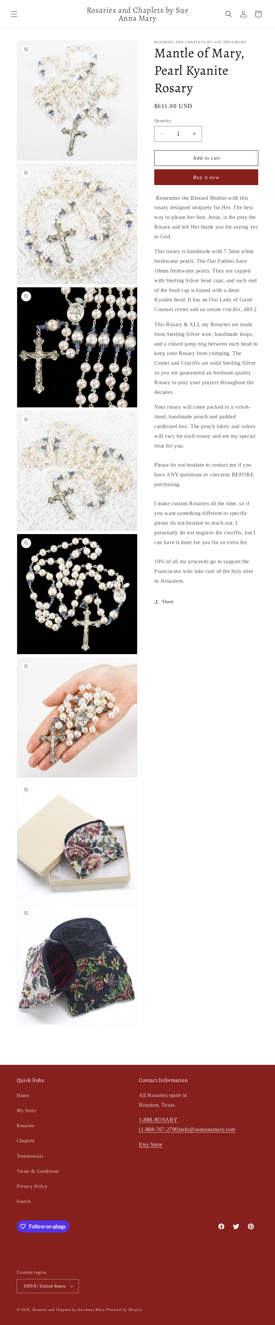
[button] (14, 14)
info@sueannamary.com (207, 1129)
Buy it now (206, 177)
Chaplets (26, 1140)
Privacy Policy (32, 1186)
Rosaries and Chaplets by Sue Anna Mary (69, 1310)
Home (23, 1095)
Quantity (162, 120)
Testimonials (30, 1156)
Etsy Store (151, 1144)
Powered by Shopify (124, 1310)
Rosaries (25, 1125)
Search (24, 1201)
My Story (27, 1110)
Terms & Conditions (38, 1171)
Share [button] (168, 601)
